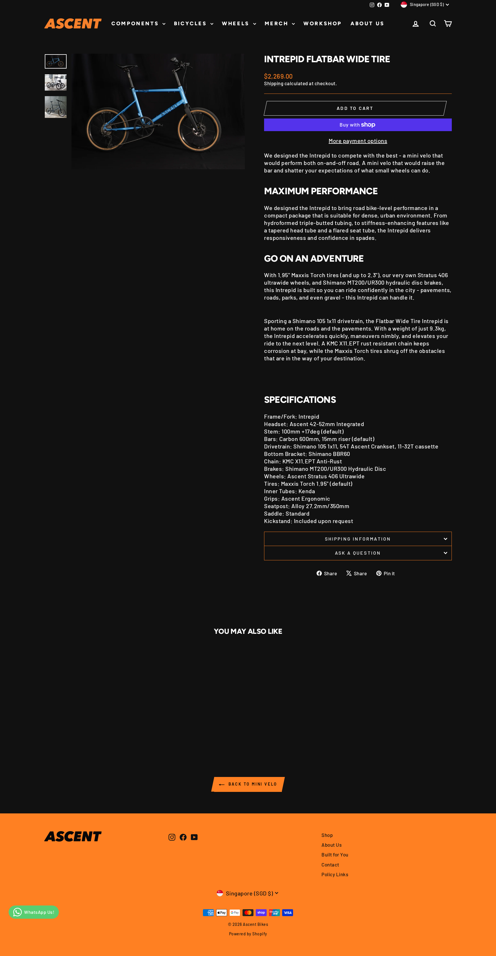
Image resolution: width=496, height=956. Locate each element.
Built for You (334, 854)
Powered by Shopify (248, 933)
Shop (327, 835)
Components (136, 23)
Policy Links (334, 874)
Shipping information (358, 538)
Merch (278, 23)
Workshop (322, 23)
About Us (367, 23)
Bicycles (191, 23)
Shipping (273, 83)
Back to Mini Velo (252, 784)
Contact (330, 864)
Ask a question (358, 552)
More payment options (358, 140)
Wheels (236, 23)
